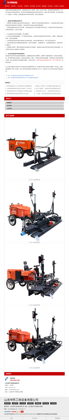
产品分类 (22, 403)
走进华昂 (15, 403)
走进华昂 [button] (13, 6)
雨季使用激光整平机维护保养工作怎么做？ (18, 93)
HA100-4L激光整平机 (34, 368)
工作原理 (56, 6)
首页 (11, 418)
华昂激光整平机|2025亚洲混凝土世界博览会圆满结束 (20, 91)
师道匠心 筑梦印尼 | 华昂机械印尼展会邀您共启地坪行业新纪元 (49, 86)
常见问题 (50, 6)
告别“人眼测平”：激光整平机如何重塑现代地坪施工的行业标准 (49, 88)
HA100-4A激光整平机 (34, 242)
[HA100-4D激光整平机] (34, 273)
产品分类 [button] (19, 6)
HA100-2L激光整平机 (34, 179)
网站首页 (7, 6)
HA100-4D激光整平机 (34, 305)
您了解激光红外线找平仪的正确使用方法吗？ (22, 75)
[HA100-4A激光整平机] (34, 211)
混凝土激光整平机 (24, 414)
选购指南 (44, 6)
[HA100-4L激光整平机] (34, 336)
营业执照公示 (21, 409)
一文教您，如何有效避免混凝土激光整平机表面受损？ (49, 93)
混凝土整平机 (33, 414)
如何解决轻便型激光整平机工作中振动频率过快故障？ (25, 77)
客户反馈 (38, 6)
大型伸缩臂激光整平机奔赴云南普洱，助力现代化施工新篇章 (20, 88)
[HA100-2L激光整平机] (34, 148)
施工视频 (32, 6)
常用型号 (26, 6)
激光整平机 (17, 414)
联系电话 (57, 418)
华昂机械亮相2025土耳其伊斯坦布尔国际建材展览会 (20, 86)
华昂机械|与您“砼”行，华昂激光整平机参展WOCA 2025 (49, 91)
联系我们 (61, 6)
